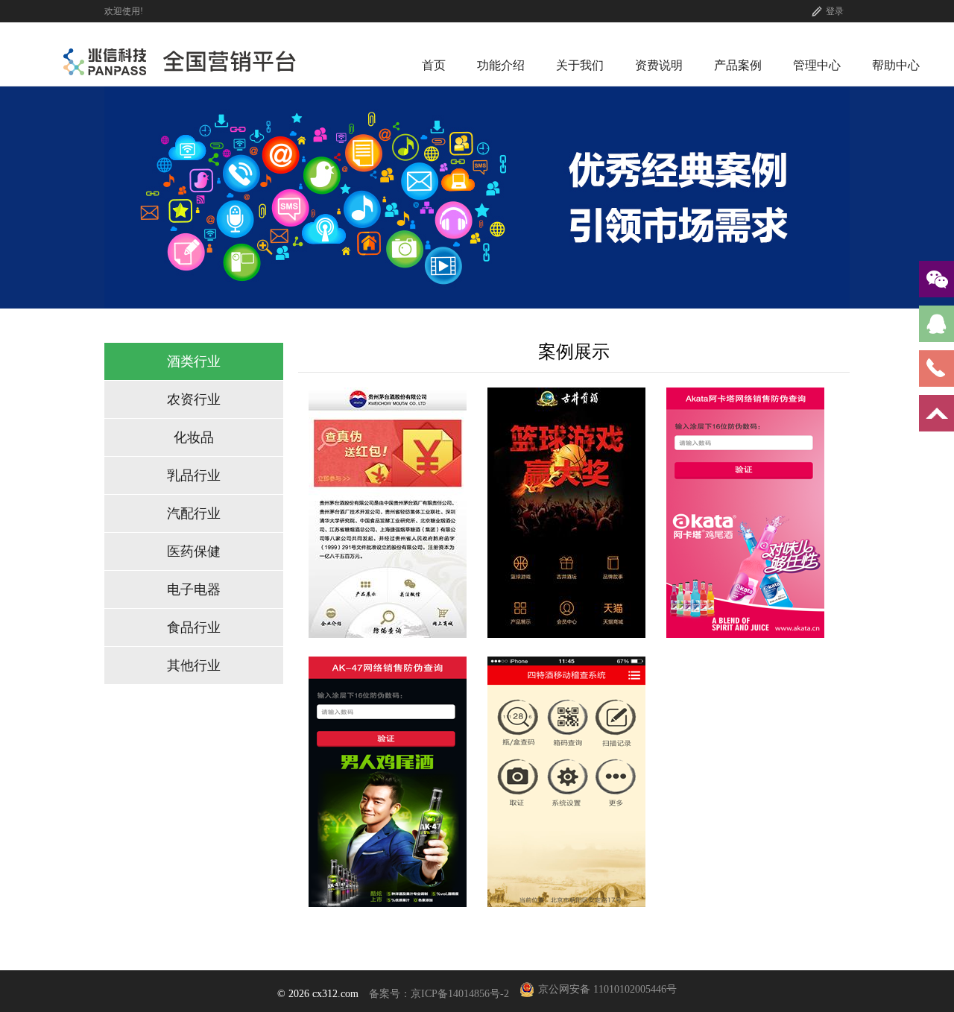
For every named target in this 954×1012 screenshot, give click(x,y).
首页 (434, 65)
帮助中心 (896, 65)
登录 (835, 11)
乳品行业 (194, 475)
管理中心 (817, 65)
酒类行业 (194, 361)
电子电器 (194, 589)
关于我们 (580, 65)
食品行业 (194, 627)
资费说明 (659, 65)
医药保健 (194, 551)
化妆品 (194, 437)
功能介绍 (501, 65)
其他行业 (194, 665)
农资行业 (194, 399)
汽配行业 (194, 513)
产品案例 (738, 65)
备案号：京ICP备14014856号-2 (439, 993)
